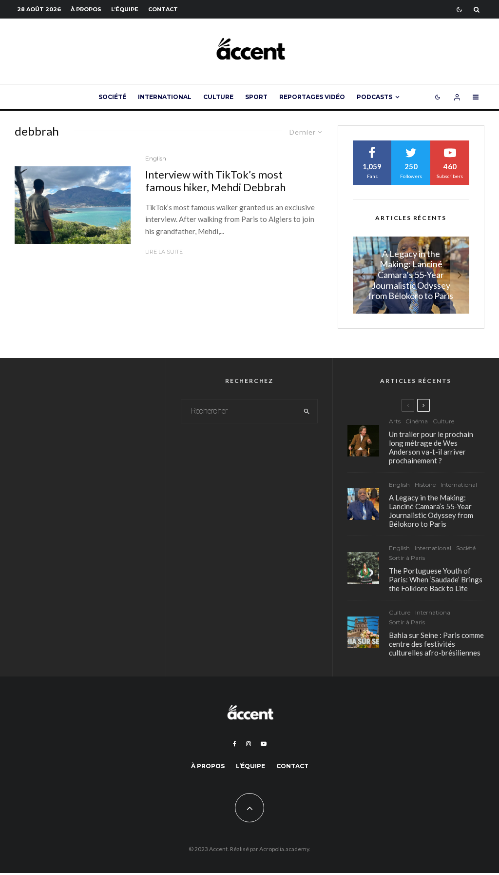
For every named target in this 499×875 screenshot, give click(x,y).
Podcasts (374, 96)
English (155, 158)
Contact (163, 9)
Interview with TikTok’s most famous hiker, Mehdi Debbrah (215, 181)
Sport (256, 96)
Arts (395, 421)
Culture (218, 96)
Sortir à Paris (407, 557)
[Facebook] (234, 744)
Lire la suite (164, 251)
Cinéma (416, 421)
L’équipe (124, 9)
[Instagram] (248, 744)
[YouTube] (263, 744)
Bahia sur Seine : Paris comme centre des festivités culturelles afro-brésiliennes (436, 644)
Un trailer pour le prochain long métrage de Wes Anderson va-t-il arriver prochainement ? (431, 447)
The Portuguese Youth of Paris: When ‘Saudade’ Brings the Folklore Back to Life (435, 579)
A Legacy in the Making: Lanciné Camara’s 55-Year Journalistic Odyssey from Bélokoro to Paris (431, 510)
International (165, 96)
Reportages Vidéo (312, 96)
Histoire (425, 484)
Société (112, 96)
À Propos (86, 9)
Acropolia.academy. (284, 849)
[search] (307, 411)
